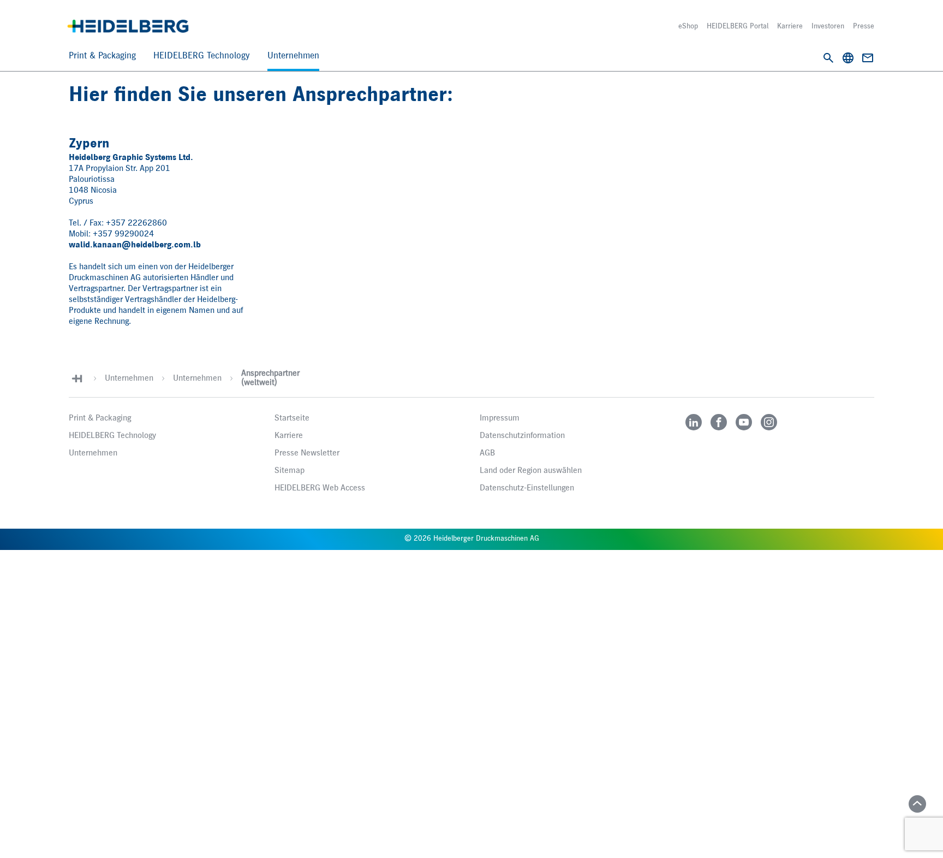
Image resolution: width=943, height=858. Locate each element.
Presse (863, 26)
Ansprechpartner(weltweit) (270, 378)
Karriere (790, 26)
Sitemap (289, 470)
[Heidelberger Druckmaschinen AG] (128, 26)
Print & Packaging (102, 56)
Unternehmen (293, 56)
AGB (487, 453)
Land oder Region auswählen (531, 470)
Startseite (291, 418)
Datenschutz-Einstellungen (527, 488)
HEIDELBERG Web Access (319, 488)
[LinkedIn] (693, 422)
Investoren (827, 26)
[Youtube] (744, 422)
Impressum (500, 418)
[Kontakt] (867, 57)
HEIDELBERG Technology (201, 56)
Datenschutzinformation (522, 435)
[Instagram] (769, 422)
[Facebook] (719, 422)
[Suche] (828, 57)
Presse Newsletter (306, 453)
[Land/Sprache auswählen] (848, 57)
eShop (688, 26)
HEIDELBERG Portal (737, 26)
